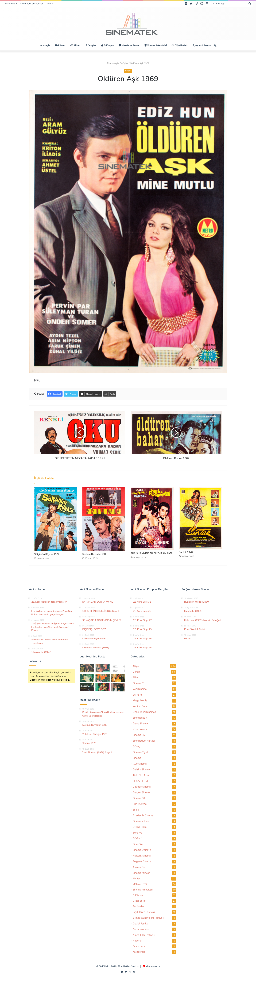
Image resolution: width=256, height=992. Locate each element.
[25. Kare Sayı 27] (87, 678)
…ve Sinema (140, 763)
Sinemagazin (140, 717)
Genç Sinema (140, 723)
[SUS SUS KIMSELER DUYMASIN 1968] (152, 518)
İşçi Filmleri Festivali (144, 911)
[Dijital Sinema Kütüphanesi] (128, 24)
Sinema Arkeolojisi (156, 45)
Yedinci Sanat (140, 706)
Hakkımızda (11, 3)
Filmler (61, 45)
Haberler (137, 940)
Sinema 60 (139, 798)
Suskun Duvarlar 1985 (94, 554)
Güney (136, 746)
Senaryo (137, 832)
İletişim (50, 3)
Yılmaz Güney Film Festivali (148, 917)
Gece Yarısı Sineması (144, 711)
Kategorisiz (139, 951)
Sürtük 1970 (186, 552)
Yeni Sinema (140, 688)
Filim (135, 677)
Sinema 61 (139, 683)
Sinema (137, 757)
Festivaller (138, 906)
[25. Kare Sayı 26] (87, 687)
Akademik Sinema (143, 815)
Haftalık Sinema (142, 855)
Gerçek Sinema (141, 792)
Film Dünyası (140, 803)
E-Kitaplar (108, 45)
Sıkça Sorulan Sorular (31, 3)
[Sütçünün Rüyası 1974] (55, 519)
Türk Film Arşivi (141, 775)
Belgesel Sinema (142, 861)
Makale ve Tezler (130, 45)
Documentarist (141, 929)
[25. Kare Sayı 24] (102, 687)
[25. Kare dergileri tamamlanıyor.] (118, 668)
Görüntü (137, 838)
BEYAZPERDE (141, 780)
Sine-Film (138, 844)
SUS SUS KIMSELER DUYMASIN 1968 (151, 553)
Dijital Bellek (181, 45)
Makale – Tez (140, 884)
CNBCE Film (139, 826)
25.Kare (137, 694)
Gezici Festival (141, 923)
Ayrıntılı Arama (203, 45)
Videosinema (140, 729)
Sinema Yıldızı (141, 821)
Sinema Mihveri (141, 872)
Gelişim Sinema (141, 769)
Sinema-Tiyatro (141, 752)
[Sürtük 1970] (200, 518)
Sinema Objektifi (142, 849)
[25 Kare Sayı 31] (87, 668)
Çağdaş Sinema (142, 786)
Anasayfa (45, 45)
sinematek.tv (153, 966)
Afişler (76, 45)
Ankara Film (139, 867)
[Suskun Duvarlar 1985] (103, 519)
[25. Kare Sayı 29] (102, 678)
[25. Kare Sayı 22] (118, 687)
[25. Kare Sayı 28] (118, 678)
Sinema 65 (139, 734)
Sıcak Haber (139, 946)
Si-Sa (136, 809)
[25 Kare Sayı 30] (102, 668)
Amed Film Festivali (143, 934)
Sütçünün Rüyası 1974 (46, 554)
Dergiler (91, 45)
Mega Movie (140, 700)
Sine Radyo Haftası (144, 740)
